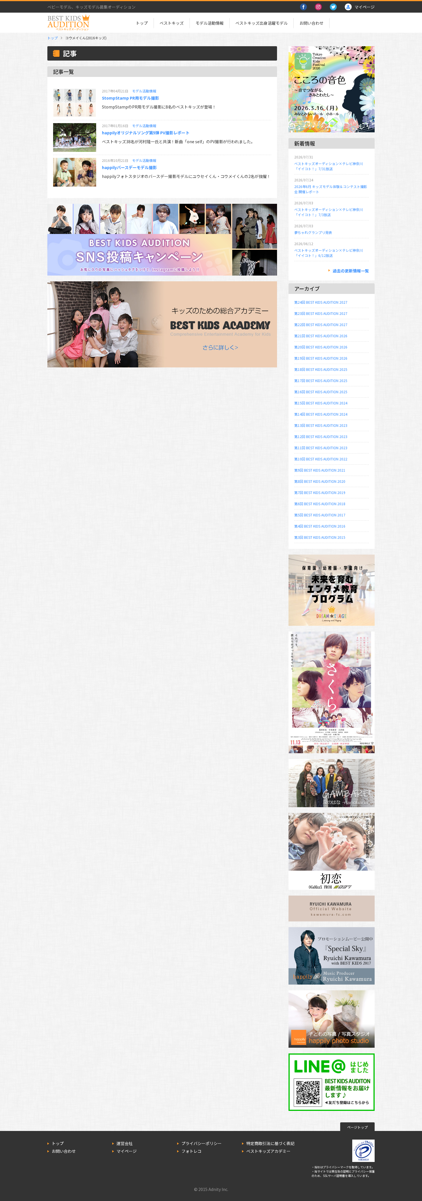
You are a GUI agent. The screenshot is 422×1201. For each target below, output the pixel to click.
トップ (142, 23)
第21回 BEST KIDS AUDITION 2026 (320, 335)
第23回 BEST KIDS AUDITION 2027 (320, 313)
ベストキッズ (172, 23)
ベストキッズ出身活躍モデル (261, 23)
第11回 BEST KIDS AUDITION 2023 (320, 447)
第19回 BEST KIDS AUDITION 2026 (320, 358)
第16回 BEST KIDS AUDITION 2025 (320, 391)
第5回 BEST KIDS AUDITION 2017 (319, 514)
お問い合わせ (311, 23)
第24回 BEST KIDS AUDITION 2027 (320, 302)
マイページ (127, 1151)
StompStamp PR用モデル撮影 (130, 98)
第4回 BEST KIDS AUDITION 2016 (319, 526)
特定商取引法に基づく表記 (270, 1143)
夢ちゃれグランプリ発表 (313, 232)
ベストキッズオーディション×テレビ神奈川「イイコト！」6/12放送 (328, 253)
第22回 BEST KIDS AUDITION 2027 (320, 324)
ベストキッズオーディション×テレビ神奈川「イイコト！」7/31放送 (328, 166)
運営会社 (125, 1143)
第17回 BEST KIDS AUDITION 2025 (320, 380)
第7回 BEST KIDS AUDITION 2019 (319, 492)
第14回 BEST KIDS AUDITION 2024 (320, 414)
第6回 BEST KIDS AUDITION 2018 (319, 503)
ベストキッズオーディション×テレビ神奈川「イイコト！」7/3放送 (328, 212)
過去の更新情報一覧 (351, 271)
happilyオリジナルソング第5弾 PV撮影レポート (145, 132)
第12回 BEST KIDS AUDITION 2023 (320, 436)
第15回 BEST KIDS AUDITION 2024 (320, 402)
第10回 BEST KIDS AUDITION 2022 (320, 458)
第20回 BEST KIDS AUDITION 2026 (320, 346)
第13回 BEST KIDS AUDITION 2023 (320, 425)
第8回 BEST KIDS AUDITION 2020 (319, 481)
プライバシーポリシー (201, 1143)
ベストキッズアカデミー (268, 1151)
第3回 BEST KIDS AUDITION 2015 (319, 537)
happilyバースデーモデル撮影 (129, 167)
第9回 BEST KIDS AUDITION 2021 (319, 470)
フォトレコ (191, 1151)
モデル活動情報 (209, 23)
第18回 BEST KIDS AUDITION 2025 (320, 369)
